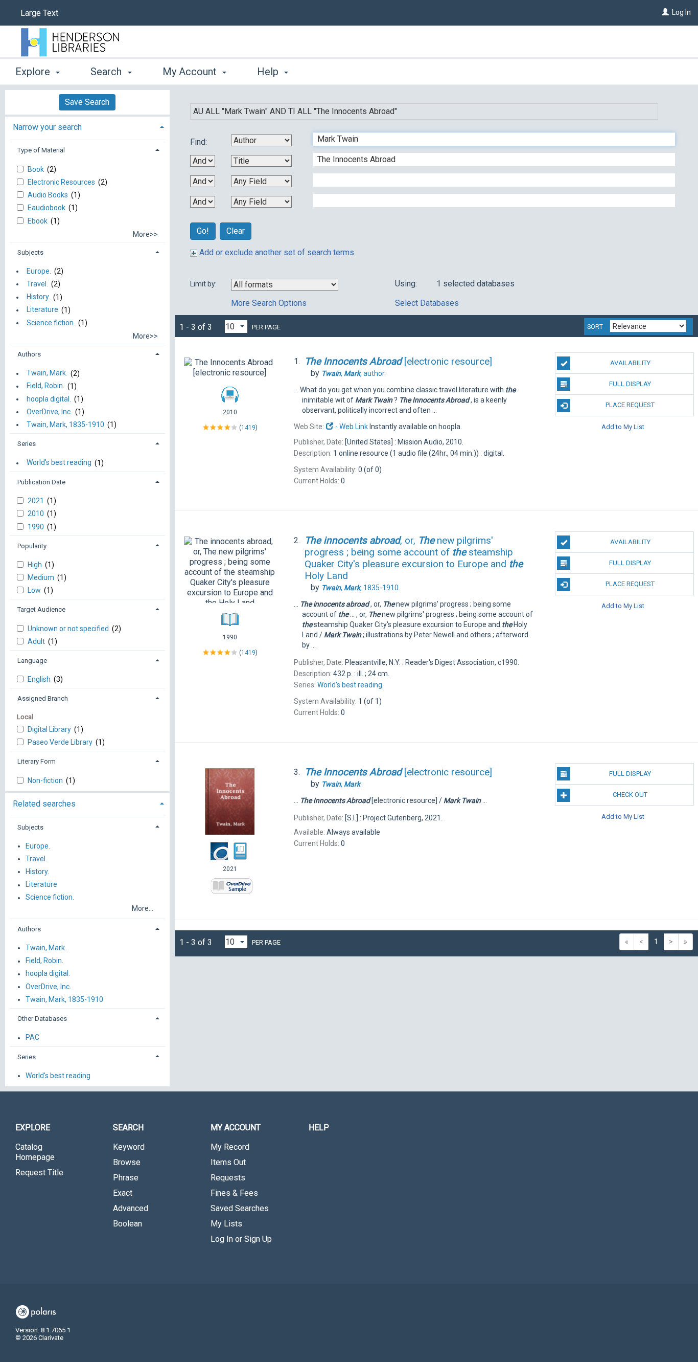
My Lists (226, 1224)
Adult (37, 641)
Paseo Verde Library (61, 742)
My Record (230, 1147)
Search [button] (107, 71)
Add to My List (622, 427)
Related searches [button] (44, 804)
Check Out (630, 794)
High (35, 565)
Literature (42, 310)
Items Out (228, 1162)
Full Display (630, 384)
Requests (228, 1177)
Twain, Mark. (47, 373)
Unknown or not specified (69, 628)
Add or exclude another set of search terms (275, 252)
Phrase (125, 1177)
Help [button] (269, 71)
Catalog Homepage (35, 1152)
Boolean (127, 1224)
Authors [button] (29, 354)
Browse (127, 1162)
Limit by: (204, 284)
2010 (36, 513)
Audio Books (48, 195)
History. (38, 297)
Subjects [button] (30, 252)
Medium (42, 577)
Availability (630, 363)
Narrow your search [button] (47, 127)
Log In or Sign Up (241, 1239)
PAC (32, 1038)
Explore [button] (34, 71)
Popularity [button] (31, 546)
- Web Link (351, 426)
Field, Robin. (45, 386)
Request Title (39, 1172)
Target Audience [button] (41, 609)
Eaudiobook (47, 208)
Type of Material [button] (41, 150)
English (40, 679)
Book (36, 169)
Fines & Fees (234, 1193)
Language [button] (32, 660)
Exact (122, 1193)
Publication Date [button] (41, 482)
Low (35, 590)
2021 (36, 501)
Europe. (39, 271)
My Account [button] (190, 71)
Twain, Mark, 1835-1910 (65, 424)
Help (319, 1127)
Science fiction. (51, 323)
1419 (248, 427)
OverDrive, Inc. (49, 412)
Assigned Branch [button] (42, 698)
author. (353, 373)
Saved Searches (240, 1208)
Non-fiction (46, 780)
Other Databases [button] (42, 1018)
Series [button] (26, 444)
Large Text (39, 13)
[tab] (87, 126)
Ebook (38, 221)
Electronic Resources (62, 182)
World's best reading (59, 463)
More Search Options (269, 303)
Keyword (129, 1147)
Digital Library (50, 729)
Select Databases (427, 303)
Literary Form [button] (36, 761)
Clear (235, 231)
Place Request (630, 405)
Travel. (37, 284)
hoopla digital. (49, 399)
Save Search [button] (87, 102)
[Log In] (665, 12)
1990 (36, 527)
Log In (681, 12)
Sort (595, 326)
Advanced (130, 1208)
